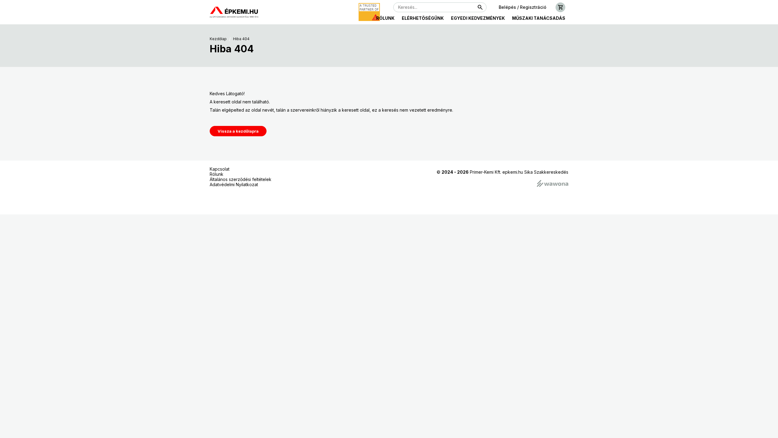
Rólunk (385, 18)
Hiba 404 (241, 39)
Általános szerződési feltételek (240, 179)
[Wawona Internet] (552, 184)
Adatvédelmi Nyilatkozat (234, 184)
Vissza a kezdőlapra (238, 131)
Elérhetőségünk (423, 18)
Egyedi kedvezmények (478, 18)
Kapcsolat (219, 169)
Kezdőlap (218, 39)
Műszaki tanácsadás (538, 18)
